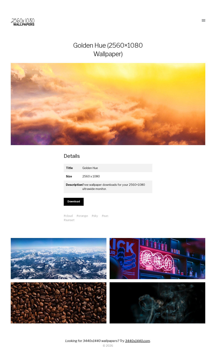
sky (95, 215)
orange (83, 215)
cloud (69, 215)
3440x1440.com (137, 341)
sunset (69, 220)
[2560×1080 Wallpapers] (101, 20)
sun (106, 215)
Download (74, 201)
